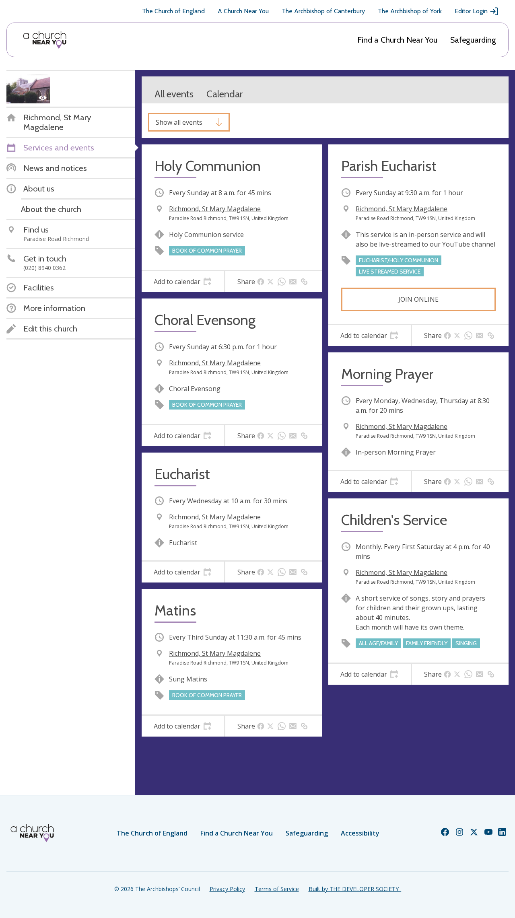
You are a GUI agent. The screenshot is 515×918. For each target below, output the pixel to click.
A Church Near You (243, 11)
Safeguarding (473, 40)
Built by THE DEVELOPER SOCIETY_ (355, 889)
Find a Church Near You (397, 40)
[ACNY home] (44, 40)
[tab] (183, 281)
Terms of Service (277, 889)
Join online (418, 299)
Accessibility (360, 833)
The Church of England (173, 11)
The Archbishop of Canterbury (323, 11)
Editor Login (471, 11)
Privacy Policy (227, 889)
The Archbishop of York (410, 11)
